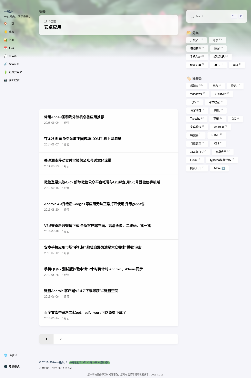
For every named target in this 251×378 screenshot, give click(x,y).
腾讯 (218, 110)
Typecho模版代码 (222, 159)
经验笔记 (221, 56)
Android (220, 126)
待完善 (196, 135)
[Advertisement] (108, 72)
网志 (217, 85)
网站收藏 (216, 102)
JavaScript (198, 151)
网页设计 (197, 168)
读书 (218, 64)
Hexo (195, 159)
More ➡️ (219, 168)
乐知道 (196, 85)
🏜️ (9, 40)
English (13, 355)
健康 (237, 64)
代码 (194, 102)
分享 (217, 40)
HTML (216, 135)
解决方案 (197, 64)
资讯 (235, 85)
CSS (218, 143)
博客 (218, 48)
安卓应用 (223, 151)
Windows (197, 94)
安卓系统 (197, 126)
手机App (197, 56)
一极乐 (8, 11)
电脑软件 (197, 48)
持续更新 (197, 143)
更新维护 (222, 94)
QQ (235, 118)
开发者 (196, 40)
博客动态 (197, 110)
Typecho (197, 118)
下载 (217, 118)
